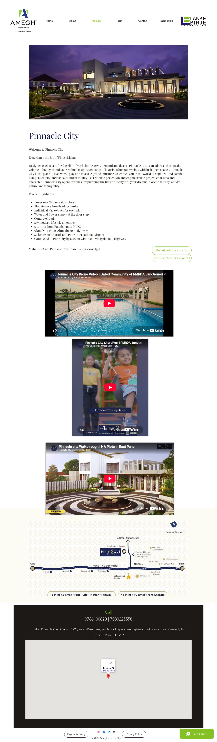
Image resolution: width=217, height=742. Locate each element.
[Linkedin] (109, 732)
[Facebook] (104, 732)
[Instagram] (99, 732)
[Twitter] (114, 732)
